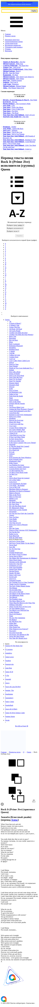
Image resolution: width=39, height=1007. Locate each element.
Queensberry (9, 698)
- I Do (9, 105)
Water (11, 616)
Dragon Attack (14, 383)
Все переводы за (20, 152)
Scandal (11, 551)
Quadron (8, 661)
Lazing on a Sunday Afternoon (19, 467)
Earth (11, 388)
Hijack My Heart (14, 422)
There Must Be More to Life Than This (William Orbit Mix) (22, 604)
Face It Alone (13, 390)
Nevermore (13, 511)
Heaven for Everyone (16, 420)
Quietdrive (8, 653)
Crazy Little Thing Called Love (19, 361)
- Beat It (11, 71)
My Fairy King (14, 504)
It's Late (11, 452)
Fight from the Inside (16, 396)
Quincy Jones (9, 701)
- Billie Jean (13, 64)
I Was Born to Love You (17, 435)
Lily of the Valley (15, 480)
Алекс (14, 820)
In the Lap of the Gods (16, 441)
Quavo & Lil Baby (11, 709)
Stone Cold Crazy (15, 575)
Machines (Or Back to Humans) (19, 491)
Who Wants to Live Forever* (18, 629)
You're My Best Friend (16, 636)
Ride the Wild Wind (15, 538)
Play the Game (14, 528)
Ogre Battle (13, 519)
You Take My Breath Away (18, 638)
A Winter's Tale (14, 325)
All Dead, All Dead (15, 329)
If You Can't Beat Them (17, 437)
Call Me (11, 353)
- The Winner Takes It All (13, 88)
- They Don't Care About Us (18, 77)
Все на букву (21, 726)
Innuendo (12, 444)
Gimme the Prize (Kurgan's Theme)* (21, 409)
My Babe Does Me (15, 502)
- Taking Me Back (13, 128)
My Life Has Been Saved (17, 506)
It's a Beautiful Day (15, 448)
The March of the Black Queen (19, 593)
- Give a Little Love (13, 109)
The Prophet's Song (15, 599)
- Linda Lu (17, 149)
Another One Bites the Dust (18, 333)
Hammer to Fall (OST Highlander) (20, 415)
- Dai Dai (14, 62)
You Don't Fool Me (15, 633)
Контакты (8, 51)
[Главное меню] (16, 29)
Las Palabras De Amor (16, 465)
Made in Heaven (14, 493)
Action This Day (14, 327)
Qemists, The (9, 690)
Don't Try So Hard (15, 379)
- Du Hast (10, 75)
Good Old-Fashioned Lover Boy (20, 411)
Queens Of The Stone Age (13, 646)
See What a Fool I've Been (18, 554)
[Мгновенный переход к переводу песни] (17, 204)
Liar (10, 476)
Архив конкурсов (11, 43)
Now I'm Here (14, 517)
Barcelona (12, 338)
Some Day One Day (16, 564)
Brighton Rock (14, 349)
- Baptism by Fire (19, 140)
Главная (8, 34)
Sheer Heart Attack (15, 560)
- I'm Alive (10, 111)
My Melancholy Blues (16, 508)
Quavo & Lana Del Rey (13, 687)
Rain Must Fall (14, 536)
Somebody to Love (15, 565)
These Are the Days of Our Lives (20, 606)
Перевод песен (10, 36)
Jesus (11, 456)
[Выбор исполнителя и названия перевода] (17, 188)
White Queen (13, 625)
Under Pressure (14, 612)
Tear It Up (12, 579)
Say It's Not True (14, 549)
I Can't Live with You (16, 424)
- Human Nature (14, 86)
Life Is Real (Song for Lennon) (19, 478)
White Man (13, 623)
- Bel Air (10, 102)
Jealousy (12, 454)
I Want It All (13, 433)
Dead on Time (14, 364)
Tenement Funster (15, 580)
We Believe (13, 620)
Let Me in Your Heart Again (18, 472)
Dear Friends (13, 366)
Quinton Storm (10, 716)
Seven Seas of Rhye (15, 556)
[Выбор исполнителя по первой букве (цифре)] (17, 220)
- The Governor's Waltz (16, 104)
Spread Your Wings (15, 569)
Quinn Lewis (9, 657)
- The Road (10, 113)
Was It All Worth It (15, 614)
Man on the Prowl (15, 495)
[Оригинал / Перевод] (16, 802)
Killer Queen (13, 463)
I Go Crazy (13, 426)
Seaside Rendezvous (16, 552)
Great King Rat (14, 413)
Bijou (11, 342)
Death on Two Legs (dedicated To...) (21, 368)
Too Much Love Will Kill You (19, 610)
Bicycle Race (13, 340)
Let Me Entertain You (16, 470)
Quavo (7, 683)
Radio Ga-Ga (13, 534)
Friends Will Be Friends (17, 403)
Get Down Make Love (16, 407)
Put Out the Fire (14, 532)
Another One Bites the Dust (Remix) (21, 334)
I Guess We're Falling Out (17, 428)
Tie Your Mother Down (17, 608)
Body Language (14, 344)
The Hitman (13, 588)
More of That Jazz (15, 497)
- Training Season (12, 80)
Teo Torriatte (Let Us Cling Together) (21, 582)
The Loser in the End (16, 592)
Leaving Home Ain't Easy (17, 469)
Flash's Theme (14, 400)
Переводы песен (15, 752)
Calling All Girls (14, 355)
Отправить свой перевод (14, 47)
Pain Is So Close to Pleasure (18, 524)
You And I (12, 631)
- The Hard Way (16, 65)
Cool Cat (12, 359)
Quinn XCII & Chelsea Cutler (15, 713)
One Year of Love (15, 523)
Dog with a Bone (14, 372)
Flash (11, 398)
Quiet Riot (8, 668)
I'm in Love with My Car (17, 431)
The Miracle (13, 597)
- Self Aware (12, 67)
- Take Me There (11, 73)
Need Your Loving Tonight (18, 510)
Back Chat (12, 336)
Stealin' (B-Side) (14, 573)
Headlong (12, 418)
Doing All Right (14, 374)
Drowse (11, 387)
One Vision (13, 521)
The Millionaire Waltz (16, 595)
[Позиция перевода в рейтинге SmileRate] (2, 805)
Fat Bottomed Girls (15, 392)
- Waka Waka (17, 69)
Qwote (7, 720)
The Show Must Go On (17, 601)
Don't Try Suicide (15, 381)
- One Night (20, 100)
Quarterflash (9, 705)
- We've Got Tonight (13, 134)
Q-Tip (7, 675)
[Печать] (33, 802)
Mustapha (12, 500)
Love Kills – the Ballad (16, 485)
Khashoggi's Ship (15, 461)
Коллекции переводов (13, 45)
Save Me (12, 547)
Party (11, 526)
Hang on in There (15, 416)
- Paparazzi (11, 84)
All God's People (14, 331)
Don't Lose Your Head (16, 375)
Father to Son (13, 394)
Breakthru (12, 348)
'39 (10, 321)
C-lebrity (12, 351)
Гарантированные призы (14, 41)
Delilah (11, 370)
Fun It (11, 405)
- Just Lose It (10, 82)
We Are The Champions (17, 618)
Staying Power (14, 571)
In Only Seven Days (16, 439)
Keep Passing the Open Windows (20, 457)
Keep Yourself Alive (15, 459)
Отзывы (8, 49)
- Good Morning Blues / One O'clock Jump (19, 142)
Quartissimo (9, 694)
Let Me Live (13, 474)
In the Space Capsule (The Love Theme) (22, 443)
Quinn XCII (9, 672)
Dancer (11, 362)
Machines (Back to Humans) (18, 489)
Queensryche (9, 664)
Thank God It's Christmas (17, 584)
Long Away (13, 482)
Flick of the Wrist (14, 402)
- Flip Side (16, 117)
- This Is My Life (12, 132)
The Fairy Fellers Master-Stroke (19, 586)
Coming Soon (13, 357)
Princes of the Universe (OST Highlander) (23, 530)
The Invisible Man (15, 590)
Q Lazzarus (9, 649)
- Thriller (9, 127)
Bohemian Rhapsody (16, 346)
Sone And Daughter (15, 567)
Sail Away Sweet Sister (16, 541)
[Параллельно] (16, 770)
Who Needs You (14, 627)
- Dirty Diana (13, 78)
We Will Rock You (15, 621)
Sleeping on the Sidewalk (17, 562)
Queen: (7, 320)
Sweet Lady (13, 577)
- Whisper (10, 130)
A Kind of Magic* (15, 323)
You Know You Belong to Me (19, 634)
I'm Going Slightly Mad (17, 429)
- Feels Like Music (13, 107)
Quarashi (8, 679)
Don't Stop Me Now (16, 377)
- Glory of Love (19, 115)
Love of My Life (14, 487)
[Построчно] (16, 786)
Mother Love (13, 498)
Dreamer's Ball (14, 385)
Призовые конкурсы (12, 40)
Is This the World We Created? (19, 446)
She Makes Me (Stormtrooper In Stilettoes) (23, 558)
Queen (29, 752)
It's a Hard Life (14, 450)
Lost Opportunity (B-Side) (18, 484)
